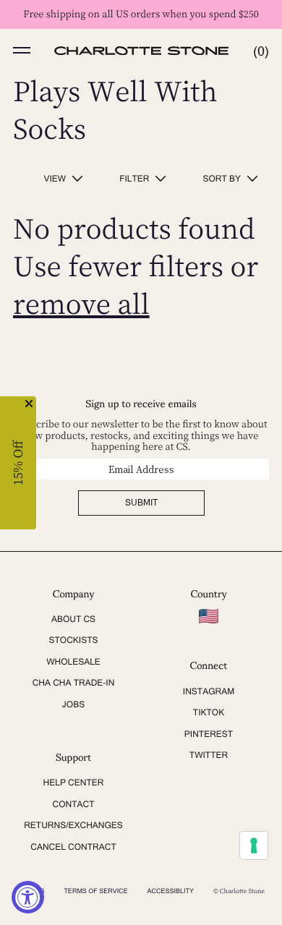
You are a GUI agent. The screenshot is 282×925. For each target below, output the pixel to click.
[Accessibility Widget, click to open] (28, 897)
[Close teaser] (29, 403)
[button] (21, 51)
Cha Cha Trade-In (74, 683)
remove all (81, 303)
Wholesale (73, 662)
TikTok (208, 712)
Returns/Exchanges (73, 825)
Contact (74, 804)
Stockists (73, 640)
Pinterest (208, 734)
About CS (73, 619)
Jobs (73, 704)
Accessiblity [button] (171, 891)
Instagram (208, 691)
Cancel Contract (73, 847)
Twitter (208, 755)
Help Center (73, 782)
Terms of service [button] (95, 891)
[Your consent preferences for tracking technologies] (254, 845)
